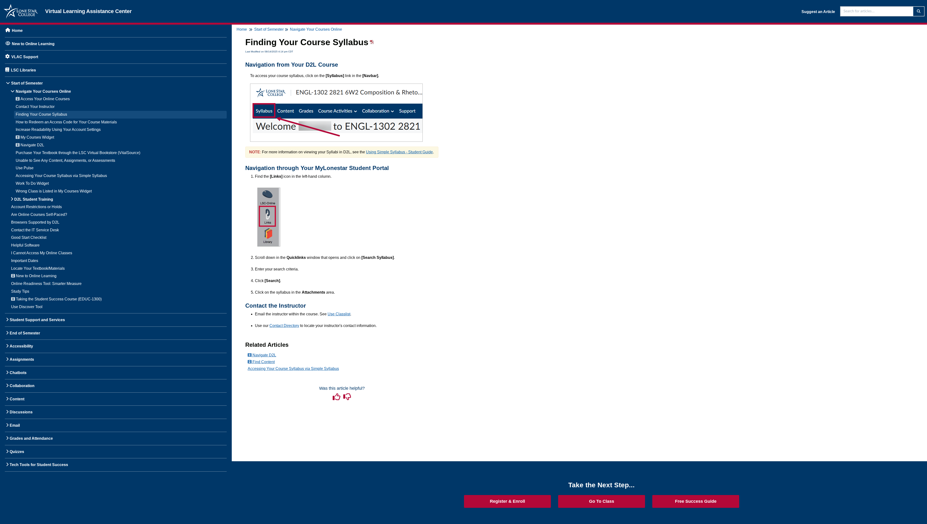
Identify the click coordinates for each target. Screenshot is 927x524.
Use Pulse (25, 168)
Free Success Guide (695, 501)
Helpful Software (25, 245)
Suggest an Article (818, 12)
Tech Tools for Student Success (39, 465)
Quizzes (17, 452)
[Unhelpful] (347, 398)
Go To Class (601, 501)
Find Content (263, 362)
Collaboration (22, 386)
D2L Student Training (33, 199)
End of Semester (25, 333)
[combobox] (877, 11)
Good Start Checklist (28, 237)
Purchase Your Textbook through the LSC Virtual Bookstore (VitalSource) (78, 153)
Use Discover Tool (26, 307)
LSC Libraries (23, 70)
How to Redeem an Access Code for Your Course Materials (66, 122)
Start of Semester (27, 83)
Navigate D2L (32, 145)
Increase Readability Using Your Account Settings (58, 129)
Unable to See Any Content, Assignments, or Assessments (65, 160)
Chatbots (18, 373)
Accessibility (21, 346)
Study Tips (20, 291)
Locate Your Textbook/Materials (38, 268)
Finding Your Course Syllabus (41, 114)
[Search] (919, 11)
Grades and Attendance (31, 438)
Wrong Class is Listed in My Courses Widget (54, 191)
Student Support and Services (37, 320)
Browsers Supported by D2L (35, 222)
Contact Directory (284, 326)
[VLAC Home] (21, 6)
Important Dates (24, 261)
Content (17, 399)
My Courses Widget (37, 137)
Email (15, 425)
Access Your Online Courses (45, 99)
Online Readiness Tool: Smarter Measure (46, 284)
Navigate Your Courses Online (43, 91)
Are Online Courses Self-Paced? (39, 214)
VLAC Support (24, 57)
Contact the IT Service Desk (35, 230)
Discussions (21, 412)
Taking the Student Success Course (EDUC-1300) (58, 299)
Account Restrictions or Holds (36, 207)
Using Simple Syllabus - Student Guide (399, 152)
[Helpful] (337, 398)
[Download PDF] (371, 44)
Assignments (22, 359)
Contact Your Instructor (35, 107)
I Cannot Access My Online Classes (41, 253)
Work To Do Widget (32, 183)
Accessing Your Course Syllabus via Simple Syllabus (61, 176)
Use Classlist (339, 314)
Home (17, 30)
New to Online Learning (33, 44)
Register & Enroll (507, 501)
